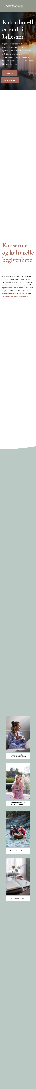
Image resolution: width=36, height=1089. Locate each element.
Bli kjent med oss (18, 898)
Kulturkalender (10, 80)
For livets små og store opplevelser (18, 803)
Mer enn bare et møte (18, 851)
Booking (10, 73)
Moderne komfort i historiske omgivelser (18, 755)
